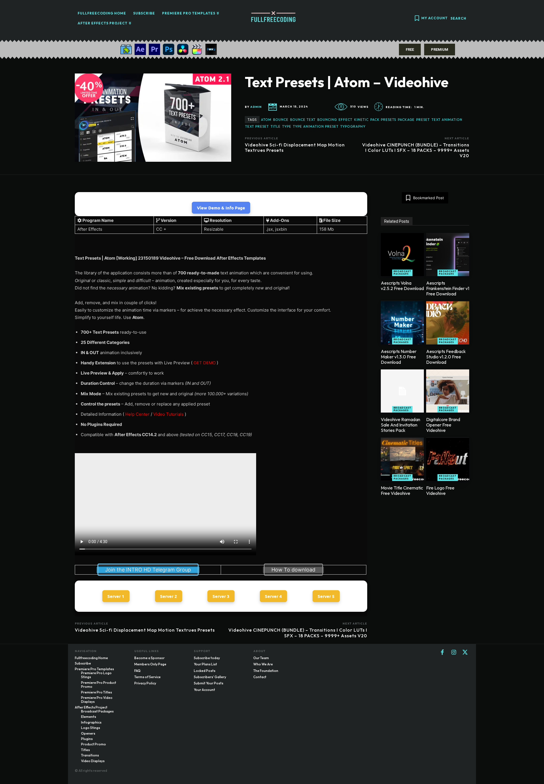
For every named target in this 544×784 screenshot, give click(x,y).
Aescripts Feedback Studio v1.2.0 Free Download (446, 356)
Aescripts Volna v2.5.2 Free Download (402, 285)
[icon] (416, 18)
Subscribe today (207, 658)
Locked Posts (204, 671)
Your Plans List (205, 664)
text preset (257, 126)
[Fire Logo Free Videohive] (447, 459)
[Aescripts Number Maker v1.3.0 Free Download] (402, 322)
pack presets (383, 119)
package (406, 119)
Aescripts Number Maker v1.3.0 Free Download (398, 356)
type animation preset (316, 126)
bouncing (327, 119)
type (286, 126)
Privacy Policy (145, 683)
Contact (259, 677)
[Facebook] (442, 652)
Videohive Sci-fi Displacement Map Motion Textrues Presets (295, 147)
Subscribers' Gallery (210, 677)
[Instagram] (453, 652)
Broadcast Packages (402, 273)
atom (266, 119)
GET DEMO (205, 362)
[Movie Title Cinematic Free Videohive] (402, 459)
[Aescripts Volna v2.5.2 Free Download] (402, 254)
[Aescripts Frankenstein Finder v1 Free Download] (447, 254)
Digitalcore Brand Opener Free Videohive (443, 425)
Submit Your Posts (208, 683)
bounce (280, 119)
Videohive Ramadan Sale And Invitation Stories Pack (400, 425)
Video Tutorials (168, 414)
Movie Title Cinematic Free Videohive (402, 490)
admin (256, 107)
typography (353, 126)
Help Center (137, 414)
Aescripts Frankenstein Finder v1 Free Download (447, 288)
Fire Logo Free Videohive (440, 490)
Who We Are (263, 664)
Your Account (204, 690)
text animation (447, 119)
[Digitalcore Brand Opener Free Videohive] (447, 391)
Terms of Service (147, 677)
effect (345, 119)
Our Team (261, 658)
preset (423, 119)
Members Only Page (150, 664)
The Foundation (265, 671)
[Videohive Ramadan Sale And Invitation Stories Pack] (402, 391)
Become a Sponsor (149, 658)
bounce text (303, 119)
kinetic (361, 119)
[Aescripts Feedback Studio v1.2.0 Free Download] (447, 322)
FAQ (137, 671)
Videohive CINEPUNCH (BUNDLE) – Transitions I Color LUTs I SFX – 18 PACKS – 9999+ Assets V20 (415, 150)
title (275, 126)
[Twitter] (465, 652)
